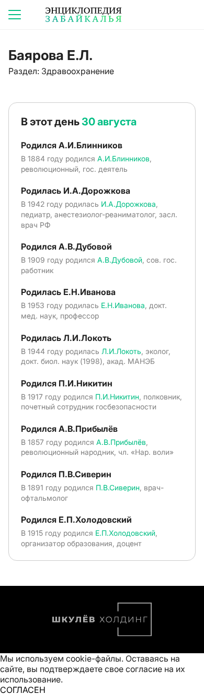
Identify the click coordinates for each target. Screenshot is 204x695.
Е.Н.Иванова (123, 305)
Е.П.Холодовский (125, 532)
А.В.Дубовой (119, 259)
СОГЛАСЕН (23, 689)
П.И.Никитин (117, 396)
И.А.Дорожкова (128, 203)
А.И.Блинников (123, 158)
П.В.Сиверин (118, 487)
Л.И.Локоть (121, 351)
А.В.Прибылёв (121, 442)
